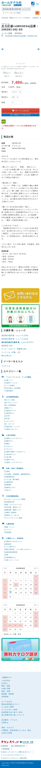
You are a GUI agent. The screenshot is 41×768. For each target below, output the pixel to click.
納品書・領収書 (7, 694)
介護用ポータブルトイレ (13, 541)
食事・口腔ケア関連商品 (14, 468)
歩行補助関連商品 (12, 397)
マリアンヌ (5, 366)
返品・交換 (5, 691)
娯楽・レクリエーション (13, 504)
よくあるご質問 (7, 707)
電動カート (9, 408)
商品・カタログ (7, 727)
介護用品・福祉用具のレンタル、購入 (16, 730)
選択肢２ (4, 97)
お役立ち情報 (6, 733)
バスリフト (9, 449)
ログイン (16, 704)
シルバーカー (10, 421)
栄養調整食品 (10, 477)
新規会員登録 (6, 704)
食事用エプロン (10, 487)
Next (39, 49)
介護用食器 (9, 482)
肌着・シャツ (10, 527)
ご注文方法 (5, 680)
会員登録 (4, 696)
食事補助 (8, 485)
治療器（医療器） (11, 512)
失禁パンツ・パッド (12, 560)
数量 (3, 102)
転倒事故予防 (10, 502)
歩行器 (7, 418)
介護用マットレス (11, 383)
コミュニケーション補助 (13, 518)
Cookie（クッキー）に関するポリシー (16, 752)
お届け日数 (5, 688)
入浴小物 (8, 457)
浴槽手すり (9, 441)
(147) (17, 342)
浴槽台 (7, 443)
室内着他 (8, 532)
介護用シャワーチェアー (13, 438)
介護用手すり (10, 413)
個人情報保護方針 (18, 746)
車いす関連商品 (10, 405)
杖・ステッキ (10, 424)
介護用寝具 (9, 391)
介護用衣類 (10, 524)
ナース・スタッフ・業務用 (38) (13, 349)
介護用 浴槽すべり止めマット (15, 451)
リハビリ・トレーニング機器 (15, 499)
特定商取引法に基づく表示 (11, 712)
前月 (5, 568)
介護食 (7, 471)
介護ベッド (9, 380)
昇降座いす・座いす (12, 515)
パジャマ (8, 529)
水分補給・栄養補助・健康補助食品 (17, 474)
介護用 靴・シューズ (12, 426)
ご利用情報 (5, 749)
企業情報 (4, 746)
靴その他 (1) (6, 355)
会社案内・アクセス (9, 720)
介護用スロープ (10, 410)
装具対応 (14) (6, 345)
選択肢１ (4, 92)
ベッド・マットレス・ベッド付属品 (18, 377)
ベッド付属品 (10, 385)
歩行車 (7, 416)
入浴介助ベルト (10, 454)
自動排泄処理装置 (11, 552)
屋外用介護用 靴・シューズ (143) (14, 335)
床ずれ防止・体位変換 (13, 388)
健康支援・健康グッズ (13, 510)
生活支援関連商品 (12, 496)
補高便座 (8, 544)
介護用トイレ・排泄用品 (14, 538)
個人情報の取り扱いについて (12, 715)
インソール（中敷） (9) (10, 352)
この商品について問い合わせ (21, 115)
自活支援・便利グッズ (13, 507)
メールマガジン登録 (9, 709)
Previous (2, 49)
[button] (33, 5)
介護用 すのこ (10, 459)
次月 (35, 568)
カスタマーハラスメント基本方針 (14, 758)
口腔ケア (8, 490)
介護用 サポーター (11, 429)
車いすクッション (11, 402)
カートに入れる (22, 111)
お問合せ (4, 722)
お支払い (4, 683)
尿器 (6, 555)
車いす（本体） (10, 400)
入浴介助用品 (11, 435)
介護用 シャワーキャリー (14, 462)
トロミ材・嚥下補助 (12, 479)
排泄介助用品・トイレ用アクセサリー (18, 549)
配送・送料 (5, 686)
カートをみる (6, 701)
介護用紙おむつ (10, 557)
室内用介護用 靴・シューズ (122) (14, 339)
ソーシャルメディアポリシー (12, 755)
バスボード (9, 446)
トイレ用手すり (10, 547)
